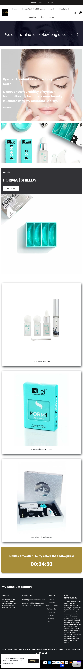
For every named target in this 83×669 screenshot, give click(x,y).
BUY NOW (11, 188)
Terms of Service (52, 606)
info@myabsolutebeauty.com (33, 599)
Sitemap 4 (51, 622)
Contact (51, 17)
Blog (42, 17)
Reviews (52, 603)
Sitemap (52, 612)
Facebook (5, 607)
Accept (33, 661)
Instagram (12, 605)
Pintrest (12, 607)
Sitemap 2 (51, 615)
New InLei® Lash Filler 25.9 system (33, 9)
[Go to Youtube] (43, 654)
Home (14, 9)
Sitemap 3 (51, 619)
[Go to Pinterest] (46, 654)
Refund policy (52, 609)
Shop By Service (65, 9)
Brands (52, 9)
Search (51, 599)
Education (32, 17)
